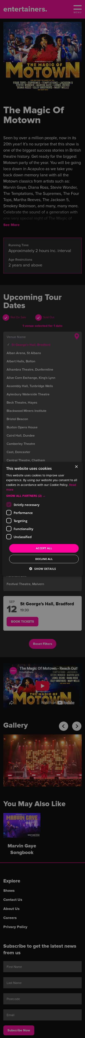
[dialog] (42, 519)
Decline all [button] (44, 559)
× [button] (76, 466)
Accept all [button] (44, 548)
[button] (42, 496)
